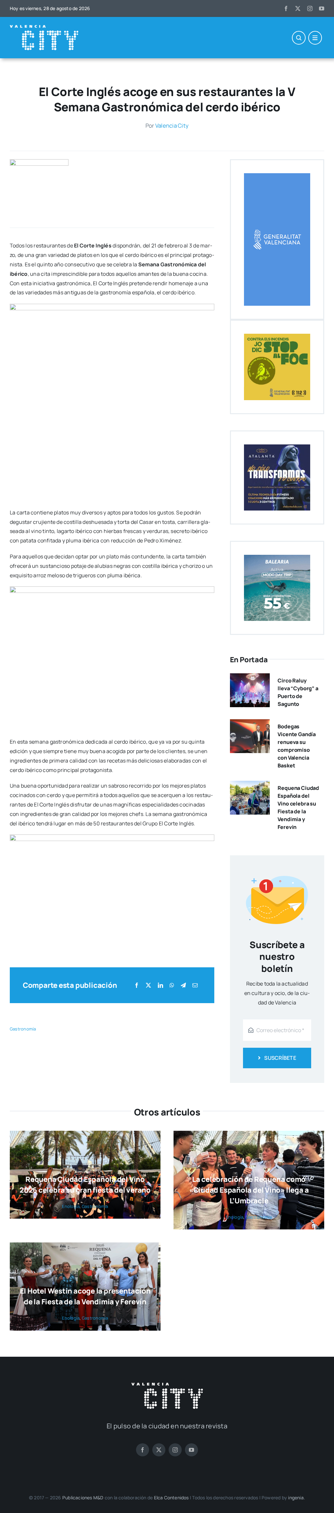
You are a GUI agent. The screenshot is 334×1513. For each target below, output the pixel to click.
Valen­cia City (172, 125)
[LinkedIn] (160, 985)
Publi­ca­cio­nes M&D (83, 1497)
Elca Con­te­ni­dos (171, 1497)
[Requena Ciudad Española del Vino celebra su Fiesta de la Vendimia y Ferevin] (250, 785)
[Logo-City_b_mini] (44, 27)
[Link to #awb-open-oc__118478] (299, 38)
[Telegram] (183, 985)
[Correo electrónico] (195, 985)
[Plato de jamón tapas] (39, 161)
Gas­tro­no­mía (23, 1029)
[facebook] (286, 8)
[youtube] (321, 8)
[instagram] (309, 8)
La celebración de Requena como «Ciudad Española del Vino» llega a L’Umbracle (249, 1190)
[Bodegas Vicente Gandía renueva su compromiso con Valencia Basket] (250, 723)
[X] (148, 985)
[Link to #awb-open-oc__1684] (315, 38)
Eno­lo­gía (71, 1206)
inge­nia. (296, 1497)
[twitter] (297, 8)
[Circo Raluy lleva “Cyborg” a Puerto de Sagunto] (250, 677)
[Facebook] (137, 985)
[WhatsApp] (171, 985)
